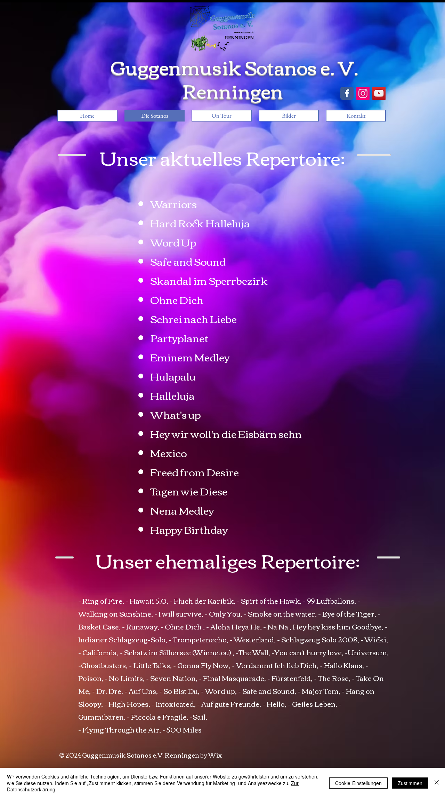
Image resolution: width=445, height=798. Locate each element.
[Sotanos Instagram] (363, 93)
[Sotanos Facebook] (347, 93)
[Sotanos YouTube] (379, 93)
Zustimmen (410, 783)
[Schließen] (436, 782)
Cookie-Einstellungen (358, 783)
